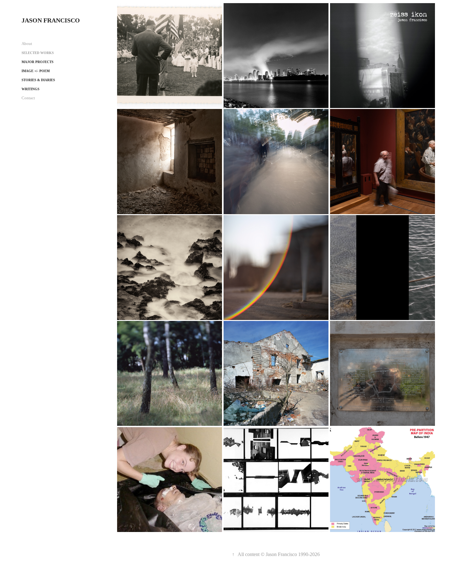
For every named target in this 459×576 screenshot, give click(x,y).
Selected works (38, 53)
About (27, 43)
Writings (30, 89)
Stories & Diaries (38, 80)
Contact (28, 98)
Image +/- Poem (36, 71)
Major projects (37, 62)
